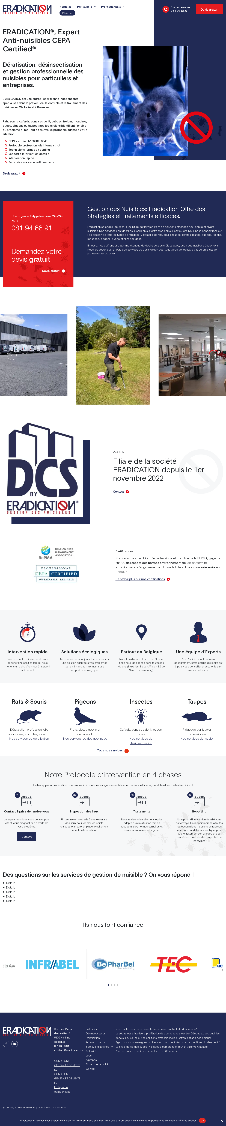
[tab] (108, 985)
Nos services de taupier (197, 738)
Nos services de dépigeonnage (85, 738)
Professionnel (94, 1042)
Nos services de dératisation (29, 738)
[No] (221, 1120)
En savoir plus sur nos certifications (140, 579)
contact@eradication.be (68, 1050)
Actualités (91, 1051)
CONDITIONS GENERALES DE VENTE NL (67, 1065)
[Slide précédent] (214, 355)
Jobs (89, 1055)
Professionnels (111, 6)
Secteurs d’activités (97, 1046)
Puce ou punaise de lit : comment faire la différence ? (146, 1051)
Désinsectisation (96, 1033)
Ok (202, 1120)
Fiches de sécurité (97, 1064)
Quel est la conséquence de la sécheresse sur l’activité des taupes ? (156, 1029)
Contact (118, 491)
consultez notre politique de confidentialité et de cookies (165, 1120)
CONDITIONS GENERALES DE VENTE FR (67, 1078)
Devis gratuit (11, 173)
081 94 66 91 (31, 228)
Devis (210, 9)
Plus (65, 12)
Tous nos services (110, 750)
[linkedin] (14, 1044)
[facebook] (6, 1044)
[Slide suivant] (12, 355)
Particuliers (84, 6)
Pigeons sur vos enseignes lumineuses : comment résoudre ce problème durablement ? (167, 1042)
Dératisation (93, 1037)
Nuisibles (66, 6)
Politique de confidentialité (62, 1089)
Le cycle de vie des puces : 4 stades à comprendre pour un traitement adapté (161, 1046)
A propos (91, 1059)
